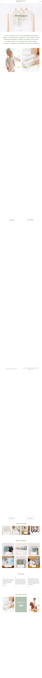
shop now (21, 19)
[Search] (3, 1)
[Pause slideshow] (19, 31)
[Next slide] (40, 17)
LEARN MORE (11, 518)
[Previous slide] (1, 17)
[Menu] (1, 1)
